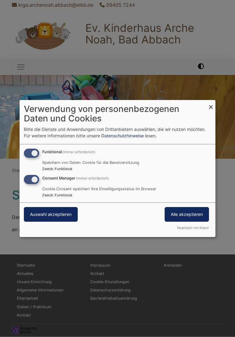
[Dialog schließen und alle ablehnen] (210, 104)
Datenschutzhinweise (122, 135)
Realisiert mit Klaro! (193, 228)
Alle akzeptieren (187, 214)
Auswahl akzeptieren (51, 214)
